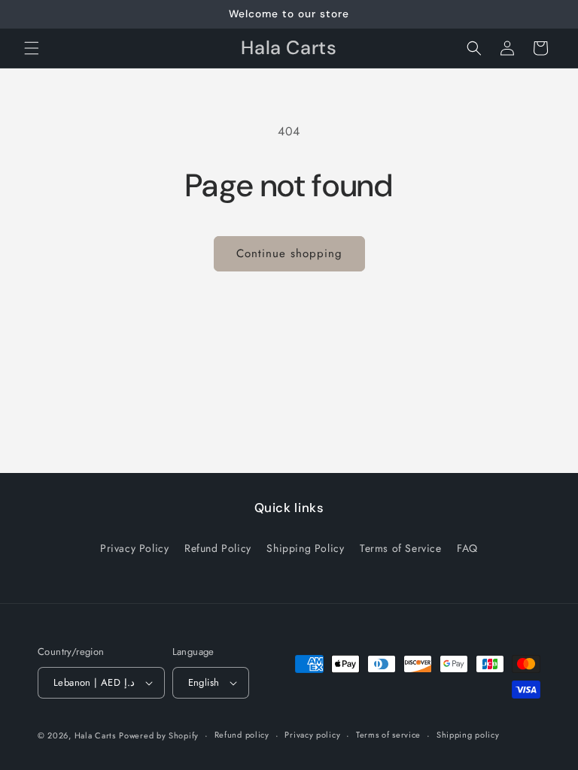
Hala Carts (95, 735)
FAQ (467, 548)
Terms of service (388, 735)
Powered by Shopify (159, 735)
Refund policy (241, 735)
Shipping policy (468, 735)
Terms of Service (401, 548)
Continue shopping (289, 253)
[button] (31, 48)
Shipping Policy (305, 548)
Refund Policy (217, 548)
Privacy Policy (134, 548)
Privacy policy (312, 735)
